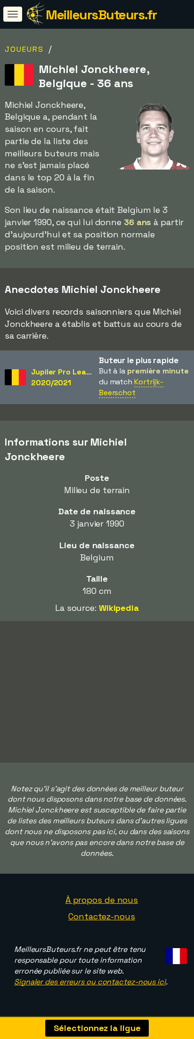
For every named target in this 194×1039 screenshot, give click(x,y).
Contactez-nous (101, 916)
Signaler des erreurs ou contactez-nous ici (90, 982)
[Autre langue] (174, 953)
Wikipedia (119, 607)
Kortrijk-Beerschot (131, 387)
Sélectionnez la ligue (97, 1028)
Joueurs (24, 49)
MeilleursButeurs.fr (101, 14)
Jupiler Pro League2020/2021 (65, 377)
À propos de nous (101, 899)
